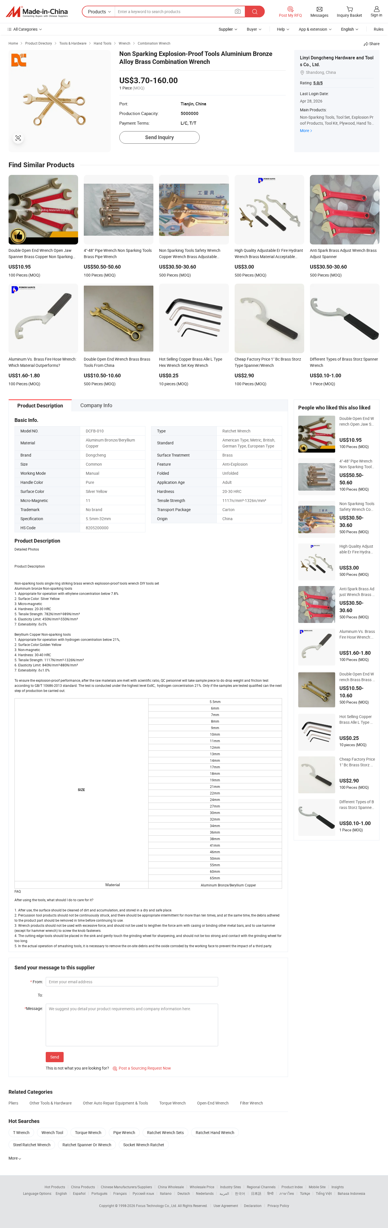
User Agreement (226, 1205)
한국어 (240, 1193)
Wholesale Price (202, 1187)
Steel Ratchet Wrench (32, 1144)
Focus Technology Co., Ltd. (157, 1205)
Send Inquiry (159, 137)
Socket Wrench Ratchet (143, 1144)
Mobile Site (317, 1187)
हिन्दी (270, 1193)
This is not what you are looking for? (77, 1068)
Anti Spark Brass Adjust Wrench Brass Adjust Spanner (357, 591)
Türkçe (305, 1193)
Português (99, 1193)
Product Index (292, 1187)
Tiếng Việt (324, 1193)
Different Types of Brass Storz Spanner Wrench (356, 804)
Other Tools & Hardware (51, 1103)
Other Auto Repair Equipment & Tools (115, 1103)
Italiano (166, 1193)
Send (54, 1057)
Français (120, 1193)
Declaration (253, 1205)
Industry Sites (230, 1187)
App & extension (313, 29)
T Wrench (21, 1132)
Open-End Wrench (213, 1103)
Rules (378, 29)
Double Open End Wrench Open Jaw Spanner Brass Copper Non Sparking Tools (356, 421)
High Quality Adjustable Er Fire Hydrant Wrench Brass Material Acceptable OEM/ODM (356, 549)
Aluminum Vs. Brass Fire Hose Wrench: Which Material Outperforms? (357, 634)
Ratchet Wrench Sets (165, 1132)
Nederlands (205, 1193)
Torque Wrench (172, 1103)
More (304, 130)
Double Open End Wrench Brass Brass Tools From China (357, 677)
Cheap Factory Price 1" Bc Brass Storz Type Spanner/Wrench (357, 762)
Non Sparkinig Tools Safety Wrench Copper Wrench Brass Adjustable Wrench (356, 506)
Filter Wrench (251, 1103)
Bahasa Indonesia (351, 1193)
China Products (83, 1187)
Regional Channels (261, 1187)
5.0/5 (318, 83)
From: (36, 981)
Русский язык (143, 1193)
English (61, 1193)
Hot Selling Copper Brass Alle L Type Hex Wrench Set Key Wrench (357, 719)
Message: (33, 1008)
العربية (224, 1193)
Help (281, 29)
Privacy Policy (278, 1205)
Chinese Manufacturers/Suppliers (126, 1187)
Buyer (252, 29)
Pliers (13, 1103)
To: (40, 995)
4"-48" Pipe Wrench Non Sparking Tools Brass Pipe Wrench (356, 464)
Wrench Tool (52, 1132)
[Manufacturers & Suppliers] (37, 12)
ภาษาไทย (286, 1193)
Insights (337, 1187)
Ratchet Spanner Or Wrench (86, 1144)
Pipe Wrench (124, 1132)
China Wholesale (171, 1187)
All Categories (25, 29)
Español (79, 1193)
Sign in (376, 15)
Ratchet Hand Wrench (215, 1132)
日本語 (256, 1193)
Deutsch (184, 1193)
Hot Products (55, 1187)
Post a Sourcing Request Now (142, 1068)
